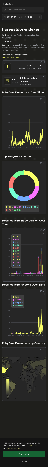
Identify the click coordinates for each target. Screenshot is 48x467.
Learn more (33, 445)
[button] (24, 448)
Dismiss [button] (24, 461)
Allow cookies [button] (24, 454)
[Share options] (41, 62)
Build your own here (10, 57)
